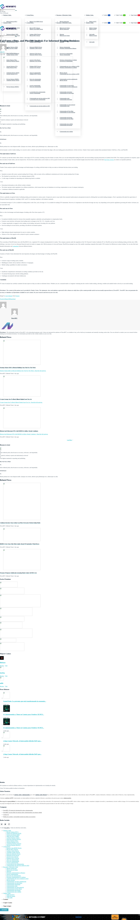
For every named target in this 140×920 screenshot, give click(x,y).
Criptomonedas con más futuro (14, 883)
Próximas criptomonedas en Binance (68, 48)
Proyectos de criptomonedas (13, 875)
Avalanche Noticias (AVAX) (13, 843)
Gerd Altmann (8, 296)
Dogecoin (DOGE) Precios (36, 54)
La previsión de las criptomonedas (15, 864)
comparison (16, 246)
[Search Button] (16, 10)
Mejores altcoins (10, 880)
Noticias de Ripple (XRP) (13, 835)
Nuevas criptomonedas (65, 54)
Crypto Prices (29, 15)
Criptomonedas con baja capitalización (16, 881)
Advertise (4, 909)
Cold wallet (91, 42)
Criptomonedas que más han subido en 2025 (40, 106)
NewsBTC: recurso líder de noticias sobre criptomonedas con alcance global (22, 812)
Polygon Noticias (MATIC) (13, 845)
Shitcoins (8, 871)
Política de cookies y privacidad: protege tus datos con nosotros (19, 816)
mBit (1, 683)
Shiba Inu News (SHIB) (12, 48)
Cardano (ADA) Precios (12, 851)
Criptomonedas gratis (64, 106)
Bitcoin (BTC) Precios (35, 35)
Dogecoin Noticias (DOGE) (13, 839)
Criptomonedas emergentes (13, 884)
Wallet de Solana (93, 35)
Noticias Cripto (7, 15)
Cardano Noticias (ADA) (12, 54)
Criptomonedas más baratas (66, 125)
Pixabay (17, 296)
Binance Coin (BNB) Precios (36, 29)
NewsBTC (7, 827)
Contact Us (6, 814)
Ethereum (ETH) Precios (12, 855)
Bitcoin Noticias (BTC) (12, 832)
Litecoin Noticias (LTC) (12, 842)
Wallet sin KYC (92, 29)
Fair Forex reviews (109, 159)
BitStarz (2, 662)
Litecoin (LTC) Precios (12, 856)
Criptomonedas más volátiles (66, 131)
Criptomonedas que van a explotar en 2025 (17, 878)
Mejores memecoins (64, 29)
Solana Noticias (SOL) (12, 840)
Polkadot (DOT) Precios (12, 858)
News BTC (2, 51)
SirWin (2, 673)
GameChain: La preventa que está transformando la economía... (24, 701)
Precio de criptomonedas (12, 861)
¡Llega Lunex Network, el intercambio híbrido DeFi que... (22, 741)
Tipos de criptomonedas (12, 859)
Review (2, 665)
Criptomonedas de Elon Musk (66, 118)
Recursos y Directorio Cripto (63, 15)
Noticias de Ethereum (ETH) (13, 833)
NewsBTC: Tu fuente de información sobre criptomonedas (18, 810)
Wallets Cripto (89, 15)
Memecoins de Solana (65, 35)
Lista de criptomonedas (12, 862)
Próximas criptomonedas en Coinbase (16, 877)
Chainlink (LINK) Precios (36, 48)
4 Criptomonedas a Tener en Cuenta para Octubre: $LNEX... (23, 714)
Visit (6, 665)
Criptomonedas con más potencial (67, 112)
